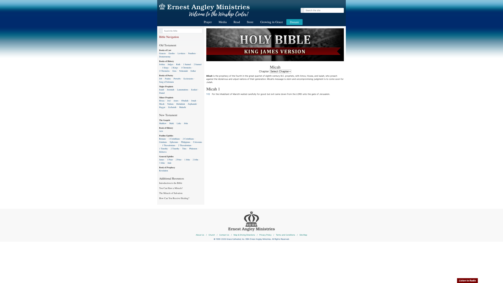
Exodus (172, 53)
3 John (162, 162)
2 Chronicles (164, 70)
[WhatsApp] (343, 5)
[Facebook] (338, 5)
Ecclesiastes (188, 78)
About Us (200, 235)
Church (212, 235)
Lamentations (182, 89)
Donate (294, 22)
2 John (195, 159)
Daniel (162, 92)
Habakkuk (180, 103)
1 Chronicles (186, 67)
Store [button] (250, 22)
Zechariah (172, 107)
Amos (175, 100)
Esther (193, 70)
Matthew (162, 123)
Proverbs (177, 78)
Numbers (192, 53)
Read (237, 22)
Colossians (197, 142)
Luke (179, 123)
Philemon (193, 148)
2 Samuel (197, 64)
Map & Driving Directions (244, 235)
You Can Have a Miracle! (171, 188)
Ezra (174, 70)
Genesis (162, 53)
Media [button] (223, 22)
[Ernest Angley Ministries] (251, 221)
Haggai (162, 107)
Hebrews (163, 151)
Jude (169, 162)
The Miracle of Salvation (170, 193)
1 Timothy (163, 148)
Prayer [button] (208, 22)
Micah (161, 103)
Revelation (163, 170)
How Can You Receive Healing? (174, 198)
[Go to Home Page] (204, 10)
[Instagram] (340, 5)
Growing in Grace (271, 22)
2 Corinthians (188, 138)
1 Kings (165, 67)
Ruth (178, 64)
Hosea (161, 100)
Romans (162, 138)
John (186, 123)
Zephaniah (192, 103)
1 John (187, 159)
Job (160, 78)
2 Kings (174, 67)
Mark (171, 123)
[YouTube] (339, 5)
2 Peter (178, 159)
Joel (169, 100)
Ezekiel (194, 89)
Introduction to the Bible (170, 182)
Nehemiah (183, 70)
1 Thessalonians (168, 145)
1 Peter (170, 159)
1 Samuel (187, 64)
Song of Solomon (166, 81)
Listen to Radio (467, 280)
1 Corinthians (174, 138)
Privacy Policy (265, 235)
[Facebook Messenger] (342, 5)
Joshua (162, 64)
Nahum (170, 103)
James (161, 159)
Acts (161, 131)
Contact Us (224, 235)
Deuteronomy (165, 56)
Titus (184, 148)
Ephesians (174, 142)
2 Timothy (175, 148)
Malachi (182, 107)
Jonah (193, 100)
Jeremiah (170, 89)
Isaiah (161, 89)
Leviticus (181, 53)
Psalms (168, 78)
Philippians (185, 142)
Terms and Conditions (285, 235)
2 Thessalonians (184, 145)
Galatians (163, 142)
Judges (170, 64)
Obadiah (184, 100)
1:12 (208, 94)
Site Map (303, 235)
